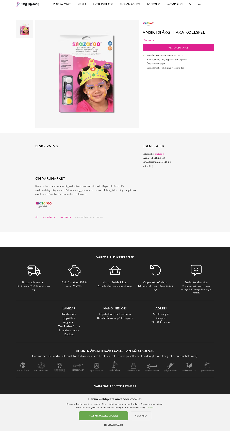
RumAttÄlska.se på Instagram (115, 318)
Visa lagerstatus (178, 47)
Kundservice (68, 314)
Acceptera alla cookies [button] (103, 415)
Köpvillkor (69, 318)
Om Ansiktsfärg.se (69, 326)
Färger (81, 4)
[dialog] (115, 412)
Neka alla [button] (141, 415)
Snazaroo (159, 153)
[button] (115, 425)
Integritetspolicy (69, 330)
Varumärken (175, 4)
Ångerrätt (69, 322)
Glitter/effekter (103, 4)
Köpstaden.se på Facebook (115, 314)
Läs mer (150, 407)
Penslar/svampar (130, 4)
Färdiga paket (62, 4)
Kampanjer (153, 4)
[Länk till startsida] (36, 217)
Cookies (69, 334)
